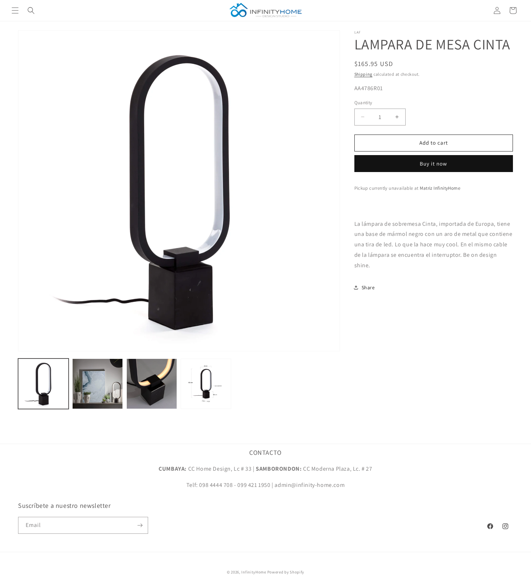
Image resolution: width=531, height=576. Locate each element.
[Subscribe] (140, 525)
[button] (15, 10)
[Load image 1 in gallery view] (43, 384)
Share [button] (368, 287)
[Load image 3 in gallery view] (151, 384)
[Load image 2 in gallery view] (97, 384)
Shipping (363, 74)
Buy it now (433, 163)
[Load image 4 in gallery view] (206, 384)
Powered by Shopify (286, 572)
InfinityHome (253, 572)
